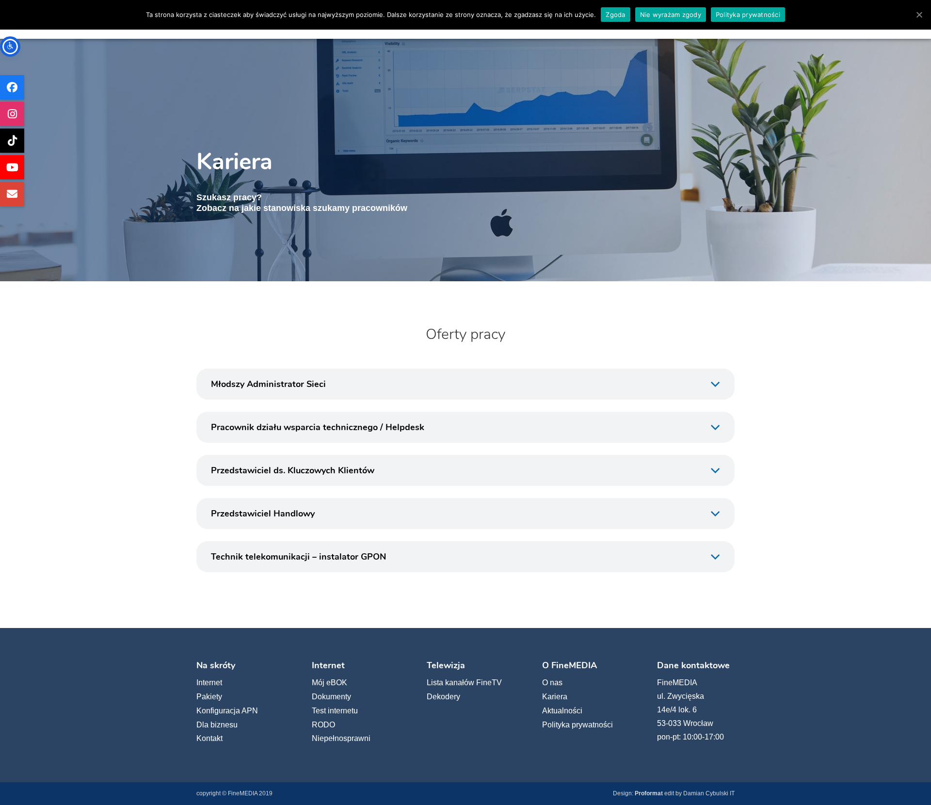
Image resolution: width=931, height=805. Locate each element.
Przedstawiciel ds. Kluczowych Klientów (292, 470)
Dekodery (443, 696)
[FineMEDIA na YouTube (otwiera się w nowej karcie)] (12, 167)
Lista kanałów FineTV (464, 682)
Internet (209, 682)
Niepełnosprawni (341, 738)
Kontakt (209, 738)
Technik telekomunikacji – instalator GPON (298, 556)
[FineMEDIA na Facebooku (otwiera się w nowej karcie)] (12, 87)
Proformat (649, 793)
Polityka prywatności (577, 725)
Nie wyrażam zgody (670, 14)
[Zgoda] (919, 14)
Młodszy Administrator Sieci (268, 384)
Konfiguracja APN (227, 711)
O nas (552, 682)
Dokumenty (331, 696)
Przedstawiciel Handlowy (263, 513)
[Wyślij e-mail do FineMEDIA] (12, 194)
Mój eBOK (329, 682)
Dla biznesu (217, 725)
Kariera (554, 696)
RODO (323, 725)
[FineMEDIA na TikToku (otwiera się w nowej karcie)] (12, 141)
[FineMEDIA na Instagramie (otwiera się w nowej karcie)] (12, 114)
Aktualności (562, 711)
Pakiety (209, 696)
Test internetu (335, 711)
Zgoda (615, 14)
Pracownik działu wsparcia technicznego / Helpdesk (317, 427)
